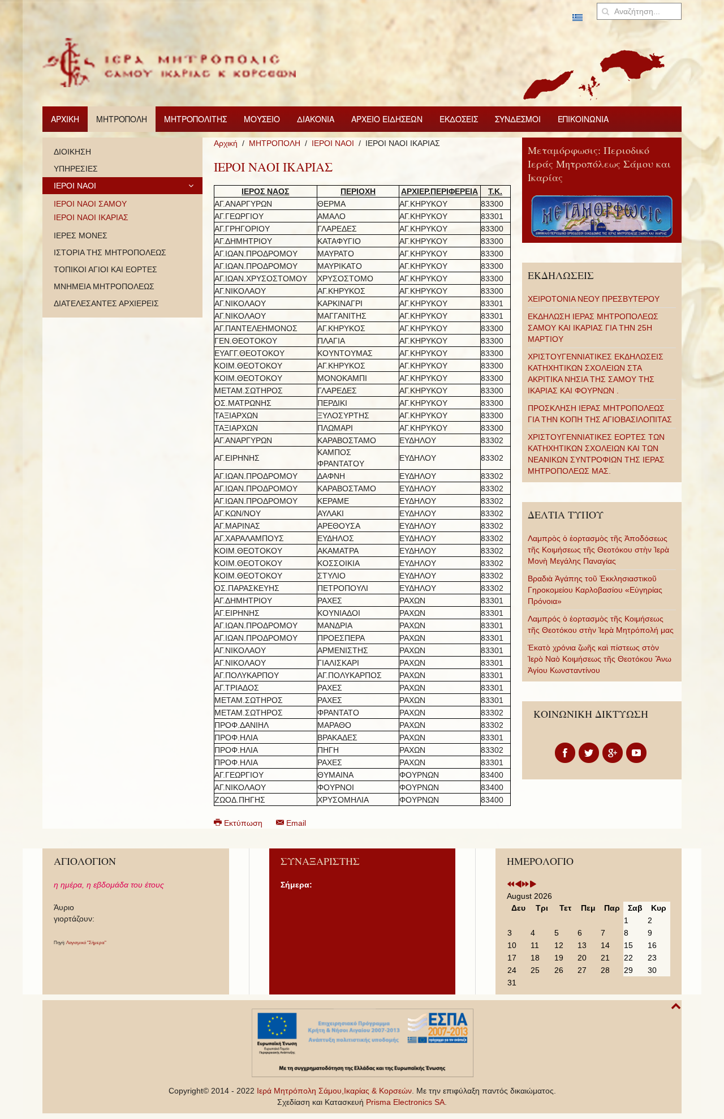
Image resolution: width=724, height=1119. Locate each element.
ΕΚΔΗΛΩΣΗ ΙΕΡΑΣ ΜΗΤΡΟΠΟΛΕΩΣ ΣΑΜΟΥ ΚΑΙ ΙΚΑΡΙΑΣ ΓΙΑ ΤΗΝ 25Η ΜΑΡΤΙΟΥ (593, 328)
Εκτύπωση (243, 823)
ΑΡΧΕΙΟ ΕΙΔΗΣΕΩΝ (387, 119)
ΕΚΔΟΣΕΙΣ (458, 119)
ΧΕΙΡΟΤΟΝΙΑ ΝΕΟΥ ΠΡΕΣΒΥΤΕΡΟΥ (594, 298)
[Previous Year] (511, 884)
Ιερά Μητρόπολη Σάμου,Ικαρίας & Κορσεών (334, 1090)
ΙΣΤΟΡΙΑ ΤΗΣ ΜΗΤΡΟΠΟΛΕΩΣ (110, 252)
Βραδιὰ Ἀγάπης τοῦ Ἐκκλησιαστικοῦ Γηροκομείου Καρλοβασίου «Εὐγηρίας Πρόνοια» (595, 590)
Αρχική (226, 143)
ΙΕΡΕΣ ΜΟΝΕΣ (80, 235)
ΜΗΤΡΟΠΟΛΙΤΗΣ (195, 119)
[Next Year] (525, 884)
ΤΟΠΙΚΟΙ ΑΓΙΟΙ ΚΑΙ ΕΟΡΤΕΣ (105, 269)
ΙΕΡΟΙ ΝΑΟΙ (333, 143)
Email (295, 823)
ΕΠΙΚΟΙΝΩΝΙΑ (583, 119)
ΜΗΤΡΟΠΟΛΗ (121, 119)
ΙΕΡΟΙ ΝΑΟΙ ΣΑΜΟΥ (90, 203)
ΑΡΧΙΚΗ (65, 119)
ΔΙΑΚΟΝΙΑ (315, 119)
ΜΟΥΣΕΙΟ (262, 119)
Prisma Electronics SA (405, 1102)
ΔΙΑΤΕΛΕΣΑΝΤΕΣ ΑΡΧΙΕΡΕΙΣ (106, 303)
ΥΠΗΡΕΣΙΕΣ (76, 168)
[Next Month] (532, 884)
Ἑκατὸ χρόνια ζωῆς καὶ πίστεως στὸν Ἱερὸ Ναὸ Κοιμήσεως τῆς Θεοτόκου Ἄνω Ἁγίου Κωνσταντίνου (599, 659)
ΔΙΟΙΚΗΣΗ (72, 151)
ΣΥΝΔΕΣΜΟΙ (518, 119)
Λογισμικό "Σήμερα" (86, 942)
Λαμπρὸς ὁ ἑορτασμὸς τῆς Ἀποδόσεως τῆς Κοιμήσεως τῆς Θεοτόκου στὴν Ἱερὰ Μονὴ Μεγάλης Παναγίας (598, 549)
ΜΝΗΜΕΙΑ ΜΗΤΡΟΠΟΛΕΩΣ (104, 286)
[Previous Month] (518, 884)
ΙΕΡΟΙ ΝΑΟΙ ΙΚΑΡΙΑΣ (91, 217)
